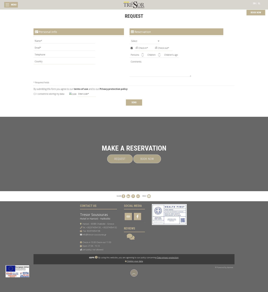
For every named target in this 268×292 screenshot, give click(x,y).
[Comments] (160, 69)
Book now (147, 159)
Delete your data (135, 261)
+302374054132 (109, 227)
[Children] (154, 55)
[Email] (64, 48)
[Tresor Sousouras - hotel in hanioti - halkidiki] (134, 4)
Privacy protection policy (113, 88)
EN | (255, 3)
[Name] (64, 41)
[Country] (64, 62)
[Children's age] (171, 55)
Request (120, 159)
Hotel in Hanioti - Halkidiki (95, 218)
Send (134, 102)
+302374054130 (93, 227)
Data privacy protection (168, 257)
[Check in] (143, 48)
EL (259, 3)
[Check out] (163, 48)
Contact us (88, 206)
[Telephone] (64, 55)
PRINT (144, 196)
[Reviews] (130, 238)
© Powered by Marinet (224, 267)
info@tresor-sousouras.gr (94, 234)
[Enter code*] (86, 94)
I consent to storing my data (50, 93)
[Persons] (138, 55)
